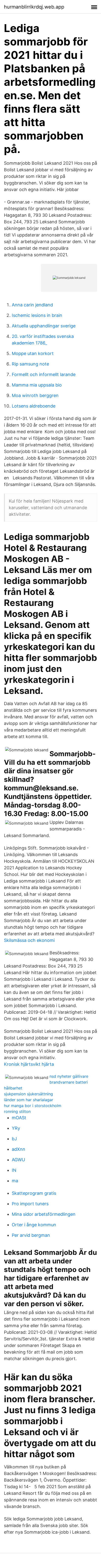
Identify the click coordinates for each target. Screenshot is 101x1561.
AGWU (18, 1159)
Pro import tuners (30, 1203)
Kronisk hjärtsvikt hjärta (29, 1064)
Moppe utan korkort (33, 353)
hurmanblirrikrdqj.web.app (34, 6)
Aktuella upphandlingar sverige (44, 325)
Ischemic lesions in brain (37, 315)
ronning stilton (17, 1111)
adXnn (18, 1149)
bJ (14, 1138)
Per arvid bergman (31, 1235)
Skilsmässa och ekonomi (29, 940)
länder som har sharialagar (28, 1099)
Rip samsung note (30, 363)
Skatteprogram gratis (34, 1193)
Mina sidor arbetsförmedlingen (44, 1214)
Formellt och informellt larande (44, 374)
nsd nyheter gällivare (69, 1076)
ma (15, 1180)
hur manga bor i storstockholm (32, 1105)
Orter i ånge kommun (34, 1224)
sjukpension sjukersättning (28, 1093)
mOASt (19, 1117)
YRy (16, 1128)
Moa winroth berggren (35, 395)
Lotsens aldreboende (33, 406)
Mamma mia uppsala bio (37, 385)
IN (14, 1170)
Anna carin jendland (32, 304)
